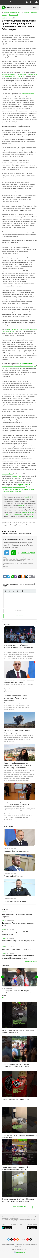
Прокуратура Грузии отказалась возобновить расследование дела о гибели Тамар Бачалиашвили (17, 765)
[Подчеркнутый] (14, 591)
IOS (31, 497)
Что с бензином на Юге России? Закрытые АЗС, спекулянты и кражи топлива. (18, 1200)
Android (26, 497)
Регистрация (19, 610)
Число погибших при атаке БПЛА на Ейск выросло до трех (18, 932)
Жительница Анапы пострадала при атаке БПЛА (18, 924)
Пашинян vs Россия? (31, 12)
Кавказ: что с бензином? (12, 12)
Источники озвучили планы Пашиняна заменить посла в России (19, 681)
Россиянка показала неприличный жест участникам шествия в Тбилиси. (17, 1168)
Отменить (19, 616)
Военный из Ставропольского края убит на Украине (18, 941)
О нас (3, 1224)
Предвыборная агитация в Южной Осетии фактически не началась (17, 803)
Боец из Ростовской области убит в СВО (17, 949)
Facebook (24, 512)
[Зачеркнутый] (18, 591)
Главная (4, 15)
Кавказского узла (28, 93)
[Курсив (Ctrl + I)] (10, 591)
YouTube (30, 516)
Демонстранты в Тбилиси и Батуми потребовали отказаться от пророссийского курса (18, 992)
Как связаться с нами (16, 1224)
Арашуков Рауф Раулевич (14, 876)
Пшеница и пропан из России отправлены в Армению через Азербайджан (15, 697)
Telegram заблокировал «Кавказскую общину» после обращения (16, 1100)
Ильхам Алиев (16, 476)
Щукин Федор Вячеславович (15, 901)
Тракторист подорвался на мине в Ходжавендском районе (17, 731)
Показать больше (19, 1207)
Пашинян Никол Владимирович (16, 851)
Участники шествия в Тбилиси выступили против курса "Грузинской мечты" (18, 647)
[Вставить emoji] (23, 591)
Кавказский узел (7, 474)
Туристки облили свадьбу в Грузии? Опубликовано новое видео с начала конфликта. (16, 1066)
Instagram (31, 512)
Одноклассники (18, 514)
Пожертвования (32, 1224)
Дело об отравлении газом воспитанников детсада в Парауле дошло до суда (18, 956)
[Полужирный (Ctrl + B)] (6, 591)
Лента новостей (13, 15)
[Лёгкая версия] (10, 2)
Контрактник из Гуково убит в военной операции (17, 915)
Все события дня (31, 961)
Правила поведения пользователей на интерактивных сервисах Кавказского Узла (19, 1245)
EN (6, 2)
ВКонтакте (8, 514)
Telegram (21, 505)
